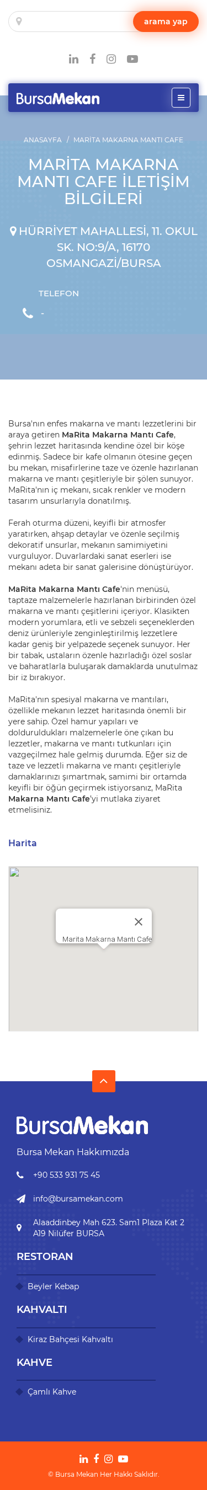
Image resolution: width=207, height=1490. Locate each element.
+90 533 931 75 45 (66, 1175)
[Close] (138, 922)
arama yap (166, 21)
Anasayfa (43, 140)
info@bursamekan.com (78, 1199)
